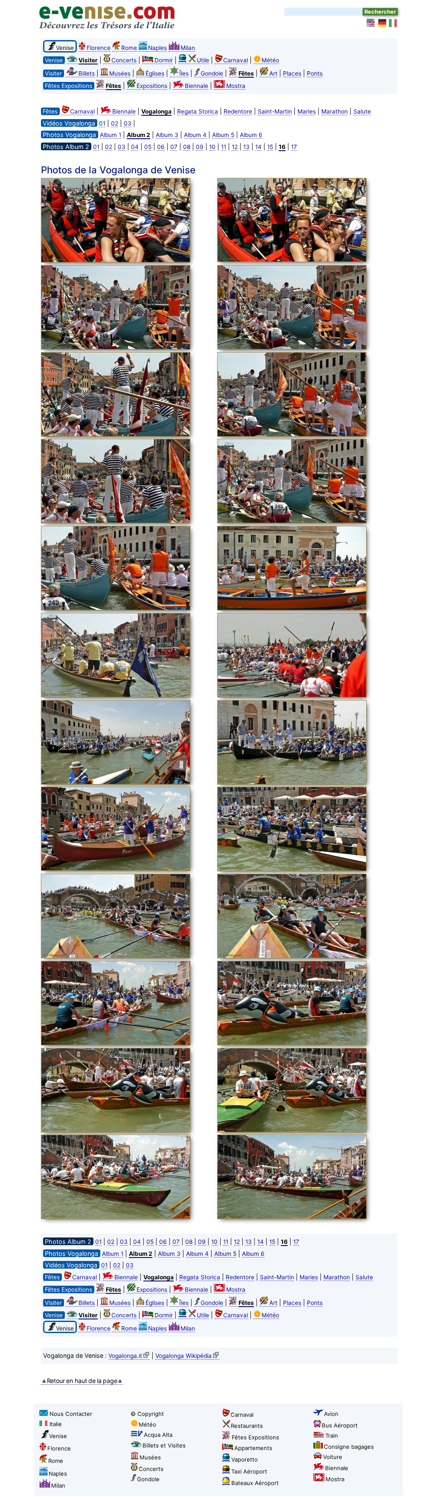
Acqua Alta (158, 1434)
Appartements (253, 1447)
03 (127, 123)
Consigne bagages (349, 1446)
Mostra (235, 85)
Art (273, 73)
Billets (87, 73)
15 (270, 146)
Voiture (332, 1456)
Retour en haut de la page (82, 1380)
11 (223, 146)
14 (258, 146)
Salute (362, 111)
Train (331, 1435)
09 (200, 146)
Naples (157, 47)
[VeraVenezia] (393, 23)
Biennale (196, 85)
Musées (120, 73)
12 (235, 146)
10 (212, 146)
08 (186, 146)
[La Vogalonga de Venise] (127, 221)
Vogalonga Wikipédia (183, 1355)
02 (114, 123)
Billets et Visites (164, 1445)
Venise (58, 1436)
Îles (184, 73)
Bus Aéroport (340, 1425)
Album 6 (251, 134)
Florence (99, 47)
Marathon (334, 111)
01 (102, 123)
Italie (56, 1424)
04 (135, 146)
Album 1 (110, 134)
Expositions (152, 85)
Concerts (124, 60)
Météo (270, 60)
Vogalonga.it (125, 1355)
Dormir (163, 60)
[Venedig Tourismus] (382, 23)
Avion (331, 1413)
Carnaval (235, 60)
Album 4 (195, 134)
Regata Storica (197, 111)
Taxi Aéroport (249, 1471)
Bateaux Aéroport (255, 1482)
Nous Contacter (71, 1413)
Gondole (212, 73)
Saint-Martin (275, 111)
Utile (203, 60)
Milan (188, 47)
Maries (306, 111)
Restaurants (247, 1425)
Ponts (315, 73)
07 (174, 146)
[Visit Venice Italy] (371, 23)
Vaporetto (244, 1459)
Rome (129, 47)
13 (246, 146)
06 (161, 146)
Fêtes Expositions (255, 1437)
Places (292, 73)
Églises (155, 73)
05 (147, 146)
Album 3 (167, 134)
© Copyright (147, 1413)
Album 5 (223, 134)
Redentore (238, 111)
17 (294, 146)
